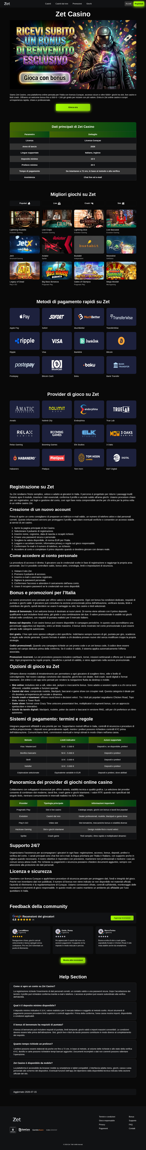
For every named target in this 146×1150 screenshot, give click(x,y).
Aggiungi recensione (122, 918)
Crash (87, 203)
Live (55, 203)
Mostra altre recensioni (73, 960)
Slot (119, 203)
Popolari (23, 203)
